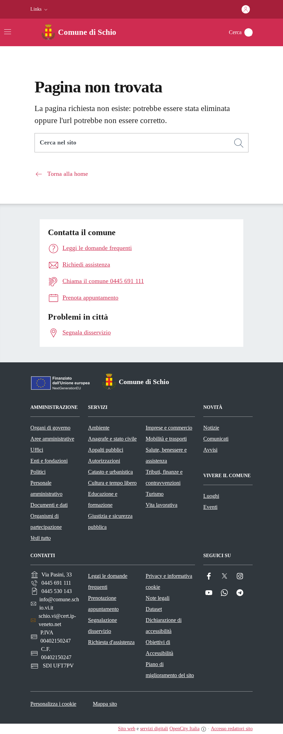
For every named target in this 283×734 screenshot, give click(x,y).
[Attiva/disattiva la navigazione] (7, 32)
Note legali (157, 598)
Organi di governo (50, 428)
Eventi (210, 507)
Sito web (126, 728)
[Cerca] (239, 143)
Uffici (36, 450)
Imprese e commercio (169, 428)
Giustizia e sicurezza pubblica (110, 521)
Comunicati (215, 439)
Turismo (155, 494)
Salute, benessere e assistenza (166, 455)
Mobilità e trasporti (166, 439)
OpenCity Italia (184, 728)
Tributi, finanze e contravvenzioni (164, 477)
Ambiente (98, 428)
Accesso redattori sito (232, 728)
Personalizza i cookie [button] (53, 704)
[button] (39, 9)
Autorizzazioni (104, 461)
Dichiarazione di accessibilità (164, 625)
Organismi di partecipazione (46, 521)
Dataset (154, 609)
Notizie (211, 428)
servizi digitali (154, 728)
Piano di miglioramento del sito (170, 669)
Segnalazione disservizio (102, 625)
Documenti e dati (49, 505)
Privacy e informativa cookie (169, 581)
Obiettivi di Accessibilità (159, 647)
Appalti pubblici (105, 450)
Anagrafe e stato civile (112, 439)
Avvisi (210, 450)
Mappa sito (105, 704)
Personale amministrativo (46, 488)
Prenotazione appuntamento (103, 603)
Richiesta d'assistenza (111, 642)
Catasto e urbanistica (110, 472)
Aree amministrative (52, 439)
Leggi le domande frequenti (107, 581)
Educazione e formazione (102, 499)
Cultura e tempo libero (112, 483)
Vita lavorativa (161, 505)
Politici (38, 472)
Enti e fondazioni (49, 461)
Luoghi (211, 496)
